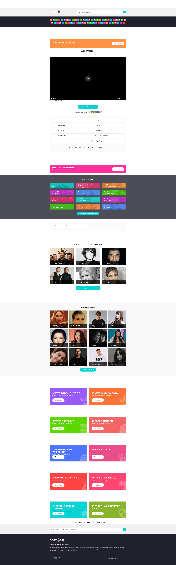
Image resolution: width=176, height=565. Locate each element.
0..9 (52, 22)
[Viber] (98, 112)
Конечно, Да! (74, 345)
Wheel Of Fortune (83, 136)
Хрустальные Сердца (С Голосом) (112, 186)
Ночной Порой (81, 207)
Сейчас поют (88, 180)
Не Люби (113, 326)
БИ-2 (56, 282)
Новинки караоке (88, 307)
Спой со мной (81, 193)
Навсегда (55, 345)
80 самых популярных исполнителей (88, 288)
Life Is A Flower (120, 130)
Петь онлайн (118, 43)
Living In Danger (120, 141)
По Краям (54, 200)
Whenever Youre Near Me (83, 226)
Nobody (53, 186)
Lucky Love (120, 125)
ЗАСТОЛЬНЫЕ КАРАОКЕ (58, 100)
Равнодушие (55, 193)
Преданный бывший (57, 326)
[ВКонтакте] (92, 112)
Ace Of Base (88, 51)
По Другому (94, 345)
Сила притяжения (108, 193)
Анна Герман (84, 282)
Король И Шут (58, 263)
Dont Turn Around (83, 141)
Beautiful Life (83, 130)
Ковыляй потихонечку (57, 207)
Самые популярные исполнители (88, 244)
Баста (108, 263)
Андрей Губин (110, 282)
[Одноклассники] (94, 112)
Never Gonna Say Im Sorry (120, 136)
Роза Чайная (81, 187)
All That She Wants (83, 120)
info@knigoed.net (57, 558)
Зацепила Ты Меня (96, 364)
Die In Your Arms (82, 200)
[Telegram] (101, 112)
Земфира (83, 263)
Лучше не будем (75, 326)
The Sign (120, 120)
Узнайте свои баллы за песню (88, 106)
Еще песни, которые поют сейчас (88, 213)
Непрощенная (107, 207)
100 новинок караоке (88, 369)
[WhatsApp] (100, 112)
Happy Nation (83, 125)
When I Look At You (108, 200)
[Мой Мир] (96, 112)
